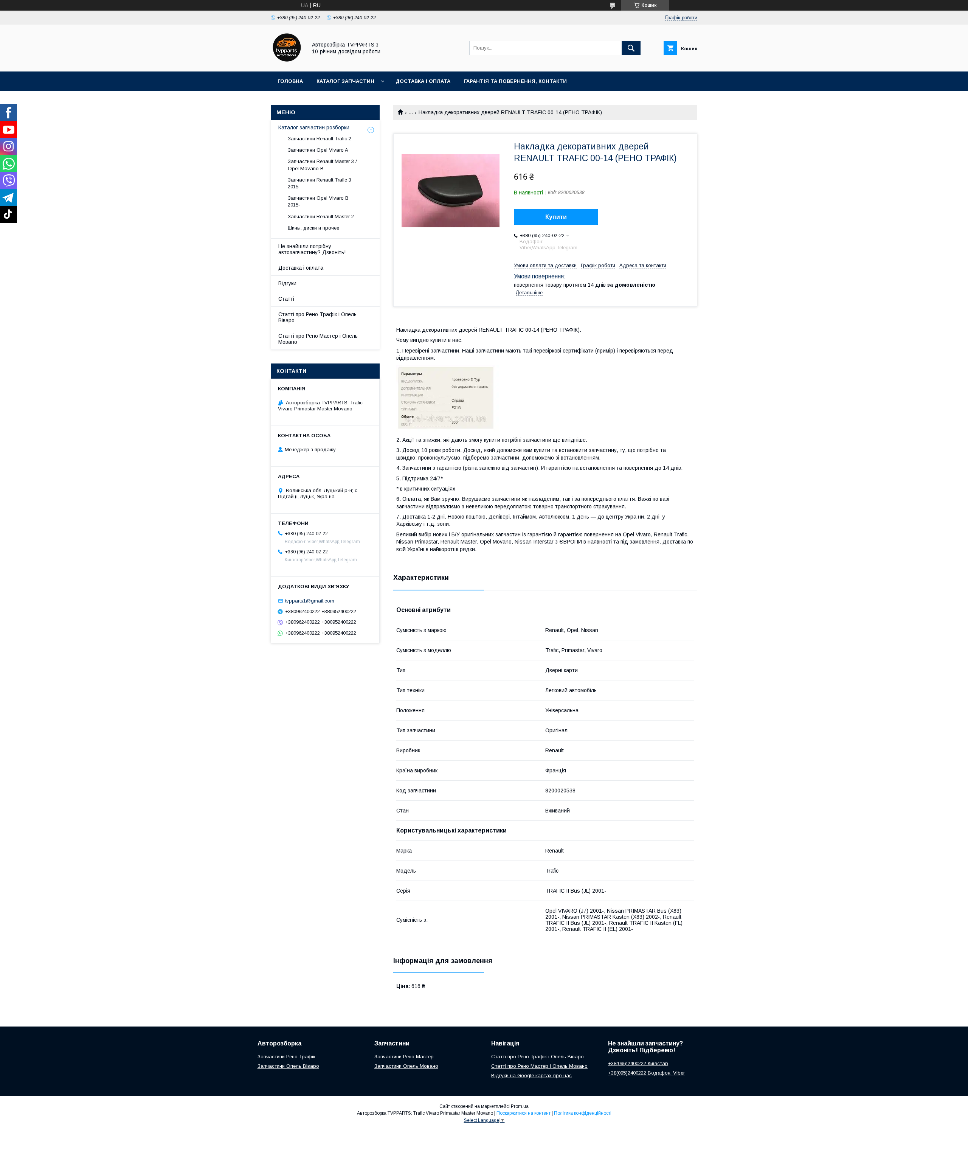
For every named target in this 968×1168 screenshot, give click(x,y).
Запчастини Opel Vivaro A (318, 150)
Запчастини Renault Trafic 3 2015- (319, 183)
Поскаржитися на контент (523, 1113)
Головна (290, 81)
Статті (286, 299)
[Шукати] (631, 48)
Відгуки (287, 283)
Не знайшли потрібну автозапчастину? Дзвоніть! (312, 249)
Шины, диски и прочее (313, 228)
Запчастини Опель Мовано (406, 1066)
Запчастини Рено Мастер (404, 1056)
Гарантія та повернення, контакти (515, 81)
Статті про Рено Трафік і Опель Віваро (317, 317)
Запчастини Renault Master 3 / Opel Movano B (322, 164)
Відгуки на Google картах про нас (531, 1075)
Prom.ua (520, 1106)
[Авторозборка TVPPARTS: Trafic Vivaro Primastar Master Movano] (287, 62)
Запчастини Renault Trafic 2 (319, 138)
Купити (556, 217)
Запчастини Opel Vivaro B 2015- (318, 201)
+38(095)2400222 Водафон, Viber (646, 1073)
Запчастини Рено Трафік (286, 1056)
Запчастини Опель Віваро (288, 1066)
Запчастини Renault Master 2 (321, 216)
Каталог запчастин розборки (313, 127)
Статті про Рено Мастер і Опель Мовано (318, 339)
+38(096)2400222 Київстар (638, 1063)
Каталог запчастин (345, 81)
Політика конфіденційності (582, 1113)
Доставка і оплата (423, 81)
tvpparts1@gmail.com (309, 601)
